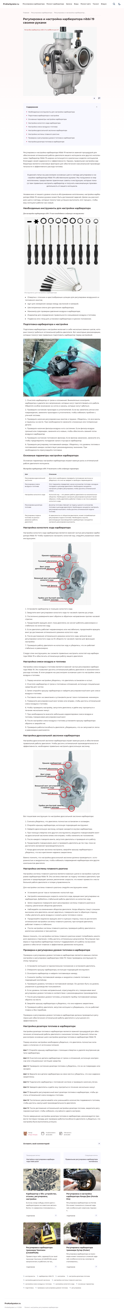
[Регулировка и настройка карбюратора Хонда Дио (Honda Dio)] (82, 1194)
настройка (61, 1276)
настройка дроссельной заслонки (37, 1280)
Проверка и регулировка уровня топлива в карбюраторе (51, 138)
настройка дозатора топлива (79, 1276)
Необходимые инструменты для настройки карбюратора (51, 112)
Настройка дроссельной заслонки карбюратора (47, 130)
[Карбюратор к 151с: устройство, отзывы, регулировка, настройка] (41, 1194)
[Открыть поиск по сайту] (114, 4)
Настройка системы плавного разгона (43, 134)
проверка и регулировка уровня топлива (52, 1288)
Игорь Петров (32, 1134)
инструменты (30, 1276)
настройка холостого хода (64, 1284)
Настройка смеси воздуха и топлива (42, 127)
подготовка (29, 1288)
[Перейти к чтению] (94, 98)
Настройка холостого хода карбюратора (44, 123)
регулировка (76, 1288)
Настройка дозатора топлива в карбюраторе (46, 142)
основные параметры (86, 1284)
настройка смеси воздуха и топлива (38, 1284)
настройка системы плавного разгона (67, 1280)
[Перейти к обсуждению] (99, 98)
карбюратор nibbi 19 (46, 1276)
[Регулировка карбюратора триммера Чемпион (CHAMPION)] (41, 1246)
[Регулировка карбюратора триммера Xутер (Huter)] (82, 1246)
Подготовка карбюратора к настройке (43, 116)
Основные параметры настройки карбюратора (47, 119)
